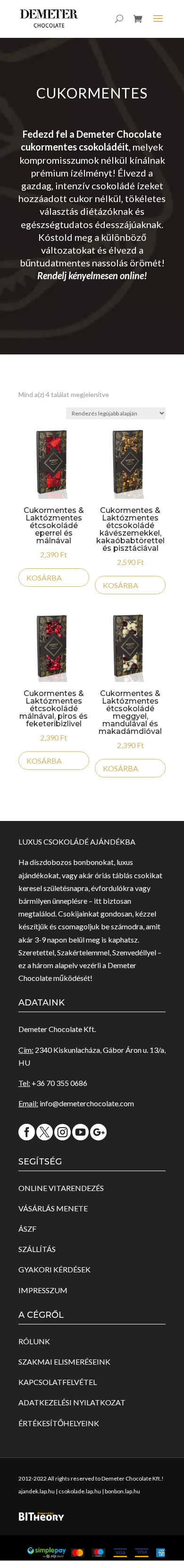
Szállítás (37, 1248)
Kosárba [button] (44, 577)
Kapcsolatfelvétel (57, 1381)
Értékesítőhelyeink (58, 1423)
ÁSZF (27, 1228)
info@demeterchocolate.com (87, 1103)
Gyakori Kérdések (54, 1269)
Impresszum (42, 1290)
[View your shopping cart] (138, 26)
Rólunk (34, 1341)
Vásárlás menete (53, 1208)
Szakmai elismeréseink (64, 1361)
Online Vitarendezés (61, 1187)
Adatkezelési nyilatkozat (71, 1402)
